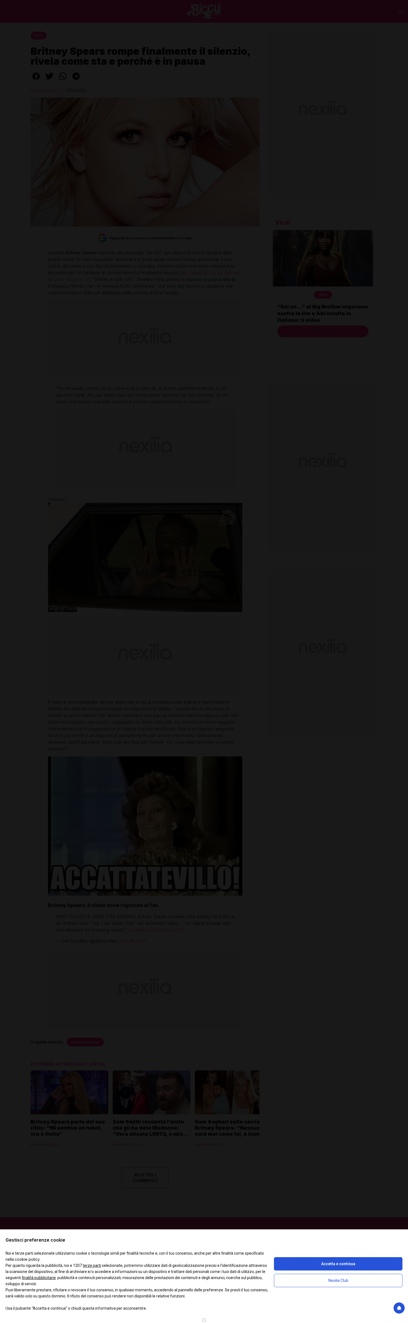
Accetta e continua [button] (338, 1264)
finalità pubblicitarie (39, 1277)
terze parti (92, 1265)
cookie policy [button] (27, 1259)
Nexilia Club (338, 1280)
